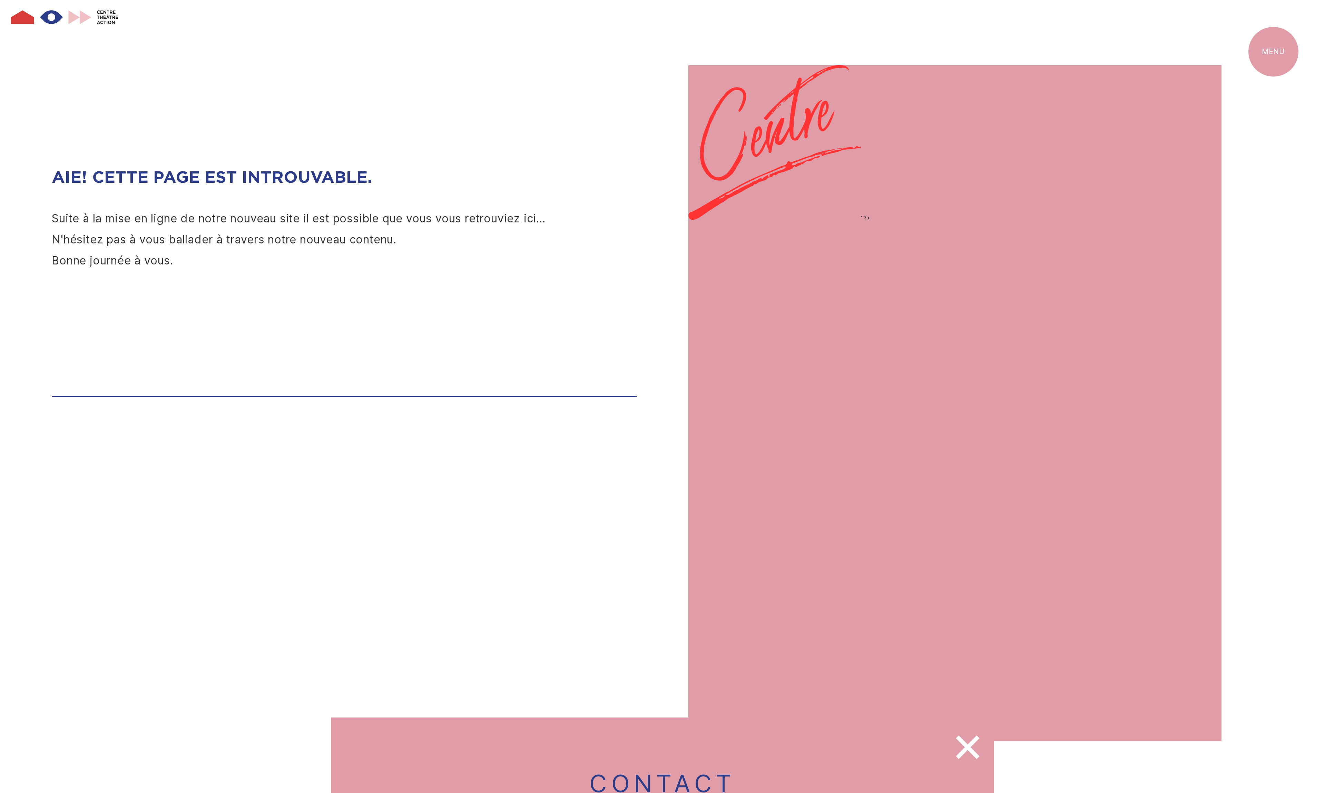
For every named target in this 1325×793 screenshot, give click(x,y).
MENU (1273, 51)
